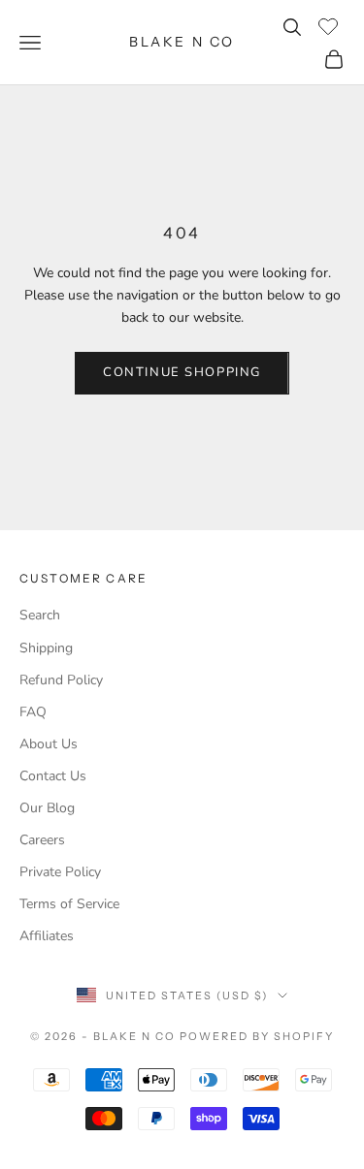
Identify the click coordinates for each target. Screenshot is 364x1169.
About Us (48, 744)
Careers (42, 840)
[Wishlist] (330, 24)
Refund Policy (61, 680)
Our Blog (47, 808)
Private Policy (60, 872)
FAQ (33, 712)
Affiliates (46, 936)
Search (39, 615)
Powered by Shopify (257, 1036)
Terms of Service (69, 904)
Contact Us (52, 776)
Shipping (46, 648)
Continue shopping (182, 372)
